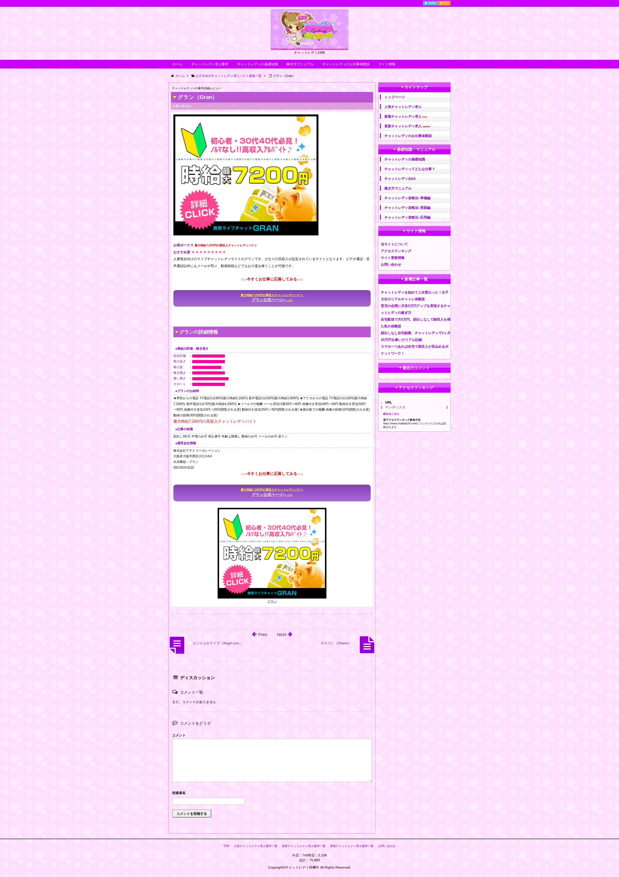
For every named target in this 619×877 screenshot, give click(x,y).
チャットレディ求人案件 (209, 64)
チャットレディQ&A (400, 178)
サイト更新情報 (393, 258)
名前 (272, 793)
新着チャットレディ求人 (405, 116)
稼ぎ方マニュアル (300, 64)
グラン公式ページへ (272, 297)
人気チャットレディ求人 (403, 106)
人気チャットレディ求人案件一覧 (255, 846)
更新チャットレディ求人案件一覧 (303, 846)
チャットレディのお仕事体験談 (346, 64)
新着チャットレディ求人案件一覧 (352, 846)
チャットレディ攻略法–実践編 (407, 207)
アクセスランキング (396, 251)
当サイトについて (394, 244)
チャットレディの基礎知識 (257, 64)
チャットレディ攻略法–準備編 (407, 198)
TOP (226, 846)
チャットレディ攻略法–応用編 (407, 217)
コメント (179, 735)
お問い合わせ (391, 264)
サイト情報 (386, 64)
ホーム (177, 64)
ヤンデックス (395, 407)
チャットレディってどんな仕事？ (409, 169)
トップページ (394, 97)
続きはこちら (391, 413)
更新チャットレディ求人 (407, 126)
